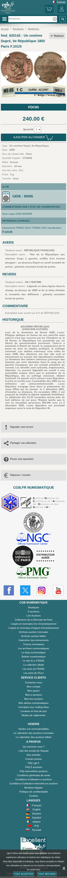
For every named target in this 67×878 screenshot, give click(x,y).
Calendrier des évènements (34, 640)
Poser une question (22, 458)
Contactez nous (33, 682)
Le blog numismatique (33, 652)
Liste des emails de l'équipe (34, 750)
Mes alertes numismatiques (33, 703)
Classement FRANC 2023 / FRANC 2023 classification (31, 227)
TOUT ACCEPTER (23, 874)
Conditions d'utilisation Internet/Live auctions (33, 783)
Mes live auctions (33, 698)
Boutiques (33, 607)
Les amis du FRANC (34, 668)
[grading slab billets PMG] (33, 573)
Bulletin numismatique (34, 656)
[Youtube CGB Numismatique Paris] (58, 590)
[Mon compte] (62, 12)
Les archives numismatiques (33, 648)
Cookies (33, 795)
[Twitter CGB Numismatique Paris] (25, 590)
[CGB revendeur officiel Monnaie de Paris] (33, 556)
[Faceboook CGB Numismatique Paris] (9, 590)
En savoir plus (33, 869)
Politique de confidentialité (33, 791)
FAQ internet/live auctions (33, 771)
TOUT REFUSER (46, 874)
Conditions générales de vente (33, 775)
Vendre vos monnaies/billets (33, 729)
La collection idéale (33, 664)
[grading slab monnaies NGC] (33, 539)
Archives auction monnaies (33, 632)
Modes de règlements (33, 715)
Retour (59, 36)
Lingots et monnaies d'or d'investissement (33, 623)
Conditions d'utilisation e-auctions (33, 779)
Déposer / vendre (20, 474)
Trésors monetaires (33, 644)
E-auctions (33, 611)
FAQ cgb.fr (33, 763)
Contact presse (33, 759)
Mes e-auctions (33, 694)
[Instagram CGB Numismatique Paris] (42, 590)
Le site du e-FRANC (33, 660)
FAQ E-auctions (33, 767)
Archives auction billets (33, 636)
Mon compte (33, 686)
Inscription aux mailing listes (33, 707)
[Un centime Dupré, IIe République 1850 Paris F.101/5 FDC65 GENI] (33, 96)
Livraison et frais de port (33, 711)
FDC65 (33, 107)
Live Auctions (33, 615)
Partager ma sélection (23, 442)
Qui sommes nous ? (33, 746)
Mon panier (33, 690)
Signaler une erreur (21, 426)
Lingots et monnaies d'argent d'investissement (33, 628)
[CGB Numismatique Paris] (8, 13)
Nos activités (33, 754)
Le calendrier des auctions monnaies (34, 733)
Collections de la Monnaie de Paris (33, 619)
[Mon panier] (49, 12)
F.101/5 (7, 232)
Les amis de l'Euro (34, 673)
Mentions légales (33, 787)
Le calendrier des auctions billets (33, 737)
